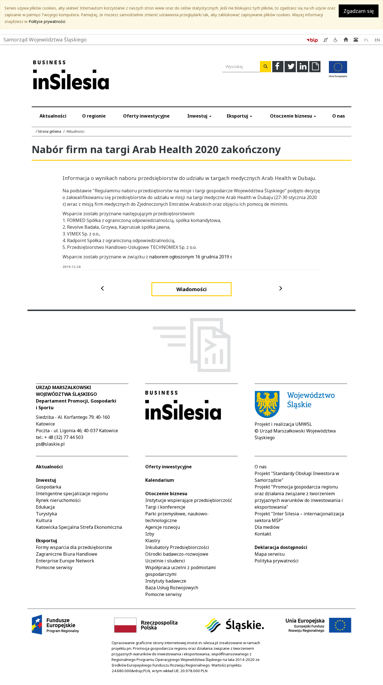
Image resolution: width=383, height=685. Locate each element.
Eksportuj (238, 116)
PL (366, 40)
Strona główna (49, 131)
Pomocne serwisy (54, 567)
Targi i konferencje (165, 507)
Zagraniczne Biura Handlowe (66, 554)
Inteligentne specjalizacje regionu (72, 493)
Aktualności (53, 116)
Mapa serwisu (270, 554)
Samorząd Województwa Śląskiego (45, 38)
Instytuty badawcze (165, 581)
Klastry (152, 540)
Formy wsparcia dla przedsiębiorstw (74, 547)
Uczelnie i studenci (165, 561)
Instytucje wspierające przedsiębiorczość (188, 500)
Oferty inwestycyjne (146, 116)
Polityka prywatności (277, 561)
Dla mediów (267, 527)
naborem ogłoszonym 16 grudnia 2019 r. (190, 257)
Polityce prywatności (47, 21)
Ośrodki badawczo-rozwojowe (176, 554)
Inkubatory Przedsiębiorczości (177, 547)
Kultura (44, 520)
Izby (149, 534)
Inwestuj (198, 116)
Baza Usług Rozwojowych (171, 588)
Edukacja (45, 507)
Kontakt (263, 534)
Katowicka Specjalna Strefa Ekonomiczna (79, 527)
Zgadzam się (358, 11)
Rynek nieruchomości (58, 500)
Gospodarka (48, 487)
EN (377, 40)
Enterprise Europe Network (65, 561)
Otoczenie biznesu (291, 116)
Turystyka (46, 514)
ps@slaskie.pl (50, 444)
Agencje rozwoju (162, 527)
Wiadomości (191, 289)
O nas (338, 116)
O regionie (94, 116)
